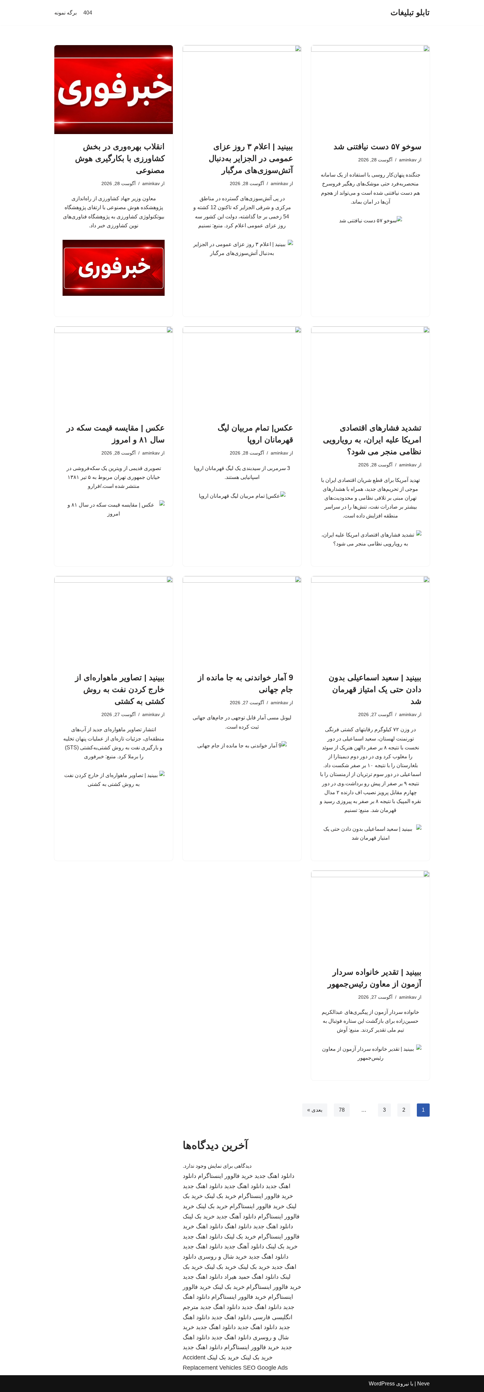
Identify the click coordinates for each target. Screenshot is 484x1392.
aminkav (408, 159)
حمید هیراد (237, 1276)
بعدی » (314, 1110)
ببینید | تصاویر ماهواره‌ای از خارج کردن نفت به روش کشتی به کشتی (120, 689)
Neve (423, 1383)
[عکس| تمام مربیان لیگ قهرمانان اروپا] (242, 370)
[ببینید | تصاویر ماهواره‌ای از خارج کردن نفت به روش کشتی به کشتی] (113, 620)
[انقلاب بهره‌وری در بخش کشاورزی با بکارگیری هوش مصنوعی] (113, 89)
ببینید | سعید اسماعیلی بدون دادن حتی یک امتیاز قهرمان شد (375, 689)
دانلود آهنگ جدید (236, 1216)
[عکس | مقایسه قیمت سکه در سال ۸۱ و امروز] (113, 370)
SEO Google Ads (265, 1367)
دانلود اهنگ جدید (274, 1176)
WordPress (382, 1383)
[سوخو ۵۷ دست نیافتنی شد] (370, 89)
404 (87, 12)
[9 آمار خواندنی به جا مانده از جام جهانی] (242, 620)
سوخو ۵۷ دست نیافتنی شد (377, 146)
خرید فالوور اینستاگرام (225, 1176)
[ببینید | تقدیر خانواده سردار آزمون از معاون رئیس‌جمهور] (370, 915)
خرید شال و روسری (222, 1256)
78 (342, 1110)
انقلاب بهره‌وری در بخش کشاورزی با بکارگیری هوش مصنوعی (120, 158)
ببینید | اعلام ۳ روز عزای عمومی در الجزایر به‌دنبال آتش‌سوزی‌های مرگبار (251, 158)
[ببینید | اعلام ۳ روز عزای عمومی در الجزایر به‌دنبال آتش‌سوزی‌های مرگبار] (242, 89)
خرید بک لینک (220, 1196)
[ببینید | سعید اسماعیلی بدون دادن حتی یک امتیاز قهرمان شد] (370, 620)
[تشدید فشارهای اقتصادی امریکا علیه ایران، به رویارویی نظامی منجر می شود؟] (370, 370)
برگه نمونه (65, 12)
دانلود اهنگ (238, 1226)
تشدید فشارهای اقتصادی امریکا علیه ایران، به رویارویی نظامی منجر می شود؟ (372, 439)
